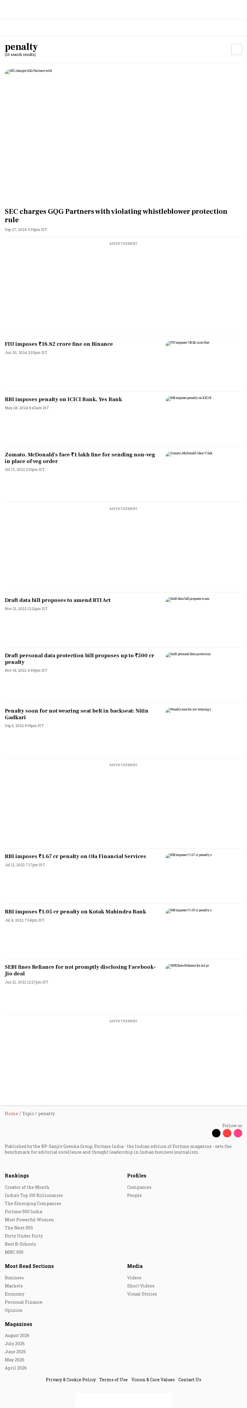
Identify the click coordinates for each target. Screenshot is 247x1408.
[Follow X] (216, 1133)
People (134, 1195)
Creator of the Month (27, 1187)
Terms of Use (113, 1379)
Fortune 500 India (23, 1211)
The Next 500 (19, 1228)
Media (135, 1266)
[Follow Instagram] (238, 1133)
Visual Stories (142, 1294)
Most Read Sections (29, 1266)
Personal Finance (23, 1302)
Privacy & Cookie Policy (71, 1379)
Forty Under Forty (24, 1236)
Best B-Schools (20, 1244)
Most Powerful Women (29, 1219)
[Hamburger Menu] (238, 27)
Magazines (18, 1324)
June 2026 (15, 1351)
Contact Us (189, 1379)
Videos (134, 1278)
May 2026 (14, 1360)
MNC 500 (14, 1252)
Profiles (136, 1175)
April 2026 (16, 1368)
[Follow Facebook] (205, 1133)
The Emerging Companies (33, 1203)
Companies (139, 1187)
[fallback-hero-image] (123, 135)
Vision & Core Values (153, 1379)
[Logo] (18, 27)
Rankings (17, 1175)
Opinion (14, 1310)
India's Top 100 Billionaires (34, 1195)
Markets (14, 1286)
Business (14, 1278)
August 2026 (17, 1335)
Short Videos (141, 1286)
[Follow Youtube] (227, 1133)
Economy (14, 1294)
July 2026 (15, 1343)
